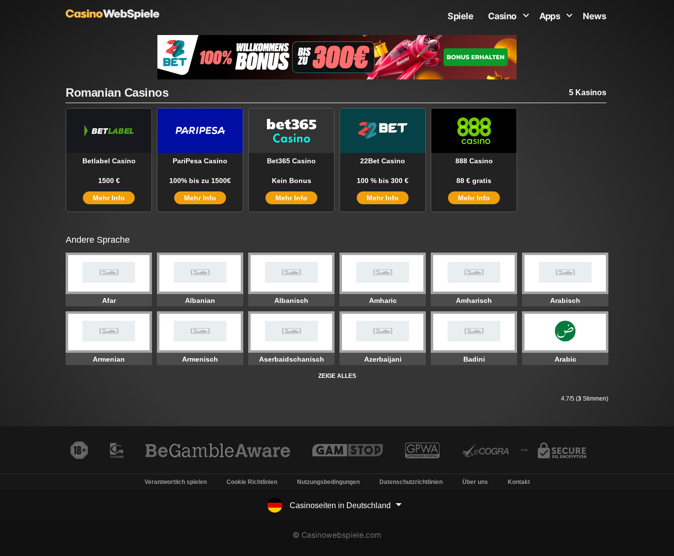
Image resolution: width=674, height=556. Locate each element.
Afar (109, 300)
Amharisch (474, 300)
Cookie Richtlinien (251, 482)
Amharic (383, 300)
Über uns (475, 482)
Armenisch (200, 359)
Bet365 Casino (291, 161)
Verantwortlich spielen (176, 482)
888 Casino (474, 161)
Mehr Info (109, 198)
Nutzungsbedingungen (328, 482)
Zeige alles (337, 375)
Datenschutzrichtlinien (411, 482)
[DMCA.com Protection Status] (524, 453)
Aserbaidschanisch (291, 359)
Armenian (109, 359)
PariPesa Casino (200, 161)
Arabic (565, 359)
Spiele (460, 16)
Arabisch (565, 300)
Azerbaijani (383, 359)
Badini (474, 359)
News (594, 16)
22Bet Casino (382, 161)
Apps (550, 16)
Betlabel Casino (109, 161)
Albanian (200, 300)
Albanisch (291, 300)
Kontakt (519, 482)
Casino (502, 16)
